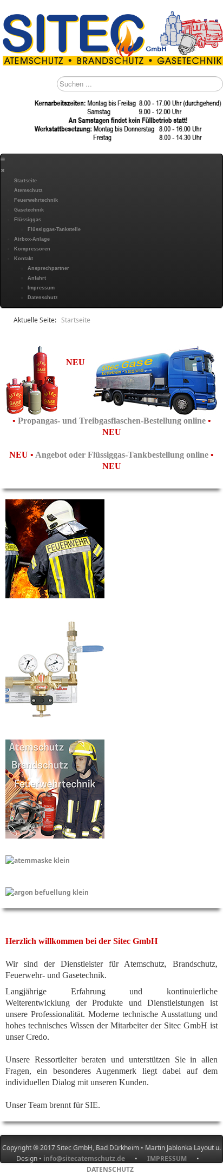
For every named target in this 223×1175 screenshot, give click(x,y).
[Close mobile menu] (2, 170)
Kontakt (23, 258)
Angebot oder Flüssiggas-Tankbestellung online (123, 454)
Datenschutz (43, 297)
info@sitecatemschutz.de (84, 1158)
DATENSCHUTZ (110, 1169)
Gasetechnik (29, 210)
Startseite (25, 180)
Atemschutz (28, 190)
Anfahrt (37, 278)
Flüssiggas (27, 219)
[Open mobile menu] (3, 159)
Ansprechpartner (48, 268)
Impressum (41, 288)
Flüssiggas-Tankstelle (54, 229)
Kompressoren (32, 249)
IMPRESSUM (171, 1158)
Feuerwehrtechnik (36, 200)
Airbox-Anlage (32, 239)
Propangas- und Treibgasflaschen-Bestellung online (113, 420)
